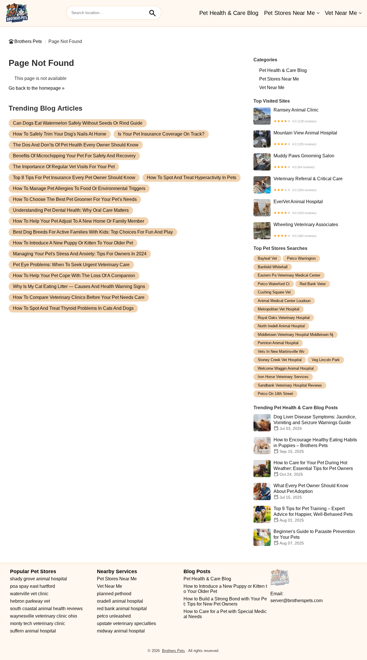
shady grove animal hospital (38, 578)
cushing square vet (274, 292)
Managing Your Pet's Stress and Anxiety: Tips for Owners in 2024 (80, 253)
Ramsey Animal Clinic (296, 115)
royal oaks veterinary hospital (284, 318)
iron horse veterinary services (283, 377)
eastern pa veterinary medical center (289, 275)
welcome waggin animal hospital (286, 368)
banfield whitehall (273, 267)
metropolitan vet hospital (278, 309)
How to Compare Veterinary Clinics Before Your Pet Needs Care (79, 297)
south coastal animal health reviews (46, 608)
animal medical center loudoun (284, 301)
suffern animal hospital (33, 630)
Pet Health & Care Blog (228, 13)
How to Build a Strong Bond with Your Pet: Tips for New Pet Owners (225, 601)
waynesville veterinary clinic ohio (43, 616)
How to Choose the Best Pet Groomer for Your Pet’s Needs (75, 199)
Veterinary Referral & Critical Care (308, 184)
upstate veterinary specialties (126, 623)
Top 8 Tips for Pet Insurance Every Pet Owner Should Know (74, 177)
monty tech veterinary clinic (37, 623)
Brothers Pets (28, 41)
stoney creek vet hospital (280, 360)
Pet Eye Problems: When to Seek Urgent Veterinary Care (71, 264)
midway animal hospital (121, 630)
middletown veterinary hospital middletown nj (295, 334)
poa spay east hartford (32, 586)
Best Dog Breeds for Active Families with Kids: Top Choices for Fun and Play (93, 232)
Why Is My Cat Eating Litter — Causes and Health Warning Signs (79, 286)
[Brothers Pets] (17, 13)
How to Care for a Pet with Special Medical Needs (225, 614)
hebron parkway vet (30, 601)
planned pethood (114, 593)
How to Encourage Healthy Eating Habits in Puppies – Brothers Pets (315, 445)
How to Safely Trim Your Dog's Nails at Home (59, 134)
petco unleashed (114, 616)
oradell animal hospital (120, 601)
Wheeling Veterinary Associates (306, 230)
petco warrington (301, 258)
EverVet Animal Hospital (298, 207)
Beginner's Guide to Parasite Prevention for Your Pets (314, 537)
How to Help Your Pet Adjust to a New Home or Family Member (78, 221)
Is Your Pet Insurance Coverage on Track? (161, 134)
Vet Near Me (341, 13)
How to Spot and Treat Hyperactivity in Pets (191, 177)
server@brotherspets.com (296, 600)
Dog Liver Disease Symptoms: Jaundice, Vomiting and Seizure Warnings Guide (315, 422)
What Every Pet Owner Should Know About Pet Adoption (311, 491)
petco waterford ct (274, 284)
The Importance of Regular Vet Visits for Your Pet (64, 166)
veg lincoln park (326, 360)
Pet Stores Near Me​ (289, 13)
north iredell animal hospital (281, 326)
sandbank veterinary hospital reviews (290, 385)
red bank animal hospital (122, 608)
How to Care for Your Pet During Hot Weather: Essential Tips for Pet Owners (313, 468)
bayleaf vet (267, 258)
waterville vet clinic (29, 593)
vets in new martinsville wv (281, 351)
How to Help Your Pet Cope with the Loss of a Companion (74, 275)
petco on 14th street (275, 393)
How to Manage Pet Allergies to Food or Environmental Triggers (79, 188)
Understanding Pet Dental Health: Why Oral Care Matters (71, 210)
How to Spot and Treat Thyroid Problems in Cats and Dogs (73, 308)
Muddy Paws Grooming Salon (304, 161)
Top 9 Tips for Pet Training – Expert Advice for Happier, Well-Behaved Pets (313, 514)
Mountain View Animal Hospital (305, 138)
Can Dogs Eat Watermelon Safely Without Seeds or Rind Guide (77, 123)
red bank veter (313, 284)
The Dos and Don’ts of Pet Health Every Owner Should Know (75, 144)
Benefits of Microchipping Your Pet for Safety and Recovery (74, 155)
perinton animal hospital (278, 343)
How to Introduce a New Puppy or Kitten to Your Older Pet (73, 242)
